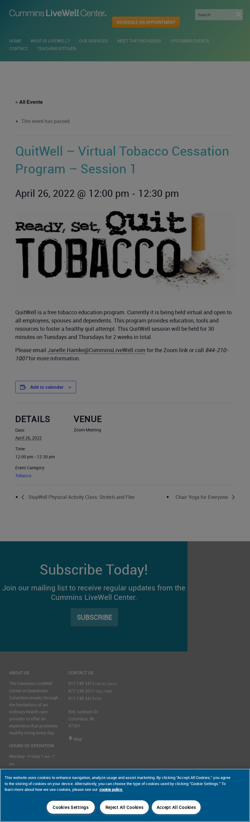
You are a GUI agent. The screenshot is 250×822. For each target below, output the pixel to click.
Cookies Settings (71, 807)
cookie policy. (111, 789)
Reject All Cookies (124, 807)
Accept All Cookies (176, 807)
